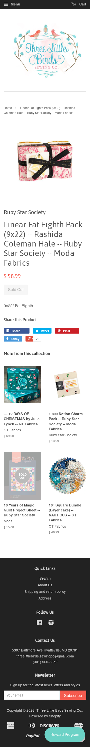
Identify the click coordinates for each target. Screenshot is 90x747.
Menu (15, 3)
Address (45, 598)
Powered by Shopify (45, 715)
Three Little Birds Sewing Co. (59, 710)
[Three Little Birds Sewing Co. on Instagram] (51, 623)
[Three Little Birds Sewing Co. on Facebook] (39, 623)
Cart (82, 3)
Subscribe (73, 695)
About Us (45, 584)
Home (8, 107)
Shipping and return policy (45, 591)
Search (45, 578)
